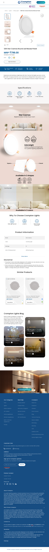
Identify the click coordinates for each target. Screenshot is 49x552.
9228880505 (8, 448)
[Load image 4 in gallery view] (7, 39)
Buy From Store (12, 61)
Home (6, 10)
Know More (10, 302)
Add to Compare (41, 45)
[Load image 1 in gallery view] (7, 16)
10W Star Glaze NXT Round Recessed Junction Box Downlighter (13, 297)
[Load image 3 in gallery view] (7, 31)
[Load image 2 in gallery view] (7, 24)
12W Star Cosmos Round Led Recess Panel (30, 10)
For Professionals (40, 2)
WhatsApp (16, 448)
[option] (7, 16)
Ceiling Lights (16, 10)
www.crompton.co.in (38, 526)
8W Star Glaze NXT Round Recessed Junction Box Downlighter (32, 297)
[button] (6, 288)
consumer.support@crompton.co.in (16, 526)
